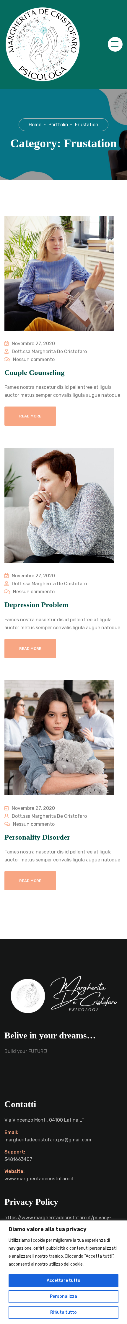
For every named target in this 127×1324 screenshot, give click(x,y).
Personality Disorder (37, 837)
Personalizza (63, 1296)
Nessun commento (33, 359)
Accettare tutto (63, 1280)
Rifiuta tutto (63, 1312)
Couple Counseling (34, 372)
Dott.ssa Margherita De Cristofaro (49, 351)
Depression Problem (36, 605)
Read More (30, 416)
